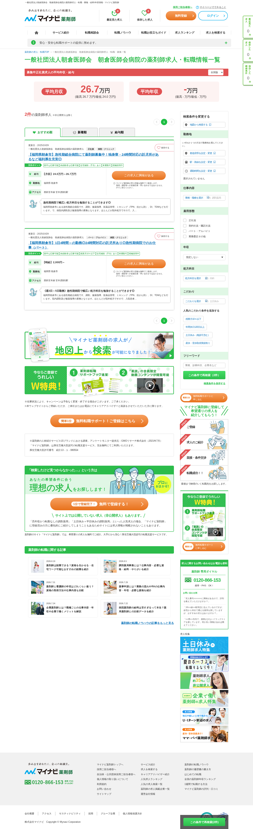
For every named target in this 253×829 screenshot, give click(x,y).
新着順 (82, 132)
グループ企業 (108, 813)
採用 (90, 813)
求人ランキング (184, 32)
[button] (164, 147)
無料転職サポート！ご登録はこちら (98, 421)
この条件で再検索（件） (204, 375)
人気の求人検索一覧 (151, 784)
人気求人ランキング (151, 779)
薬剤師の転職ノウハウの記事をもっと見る (147, 622)
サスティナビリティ (70, 813)
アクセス (46, 813)
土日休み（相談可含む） (198, 335)
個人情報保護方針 (132, 813)
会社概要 (29, 813)
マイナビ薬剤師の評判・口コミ (201, 789)
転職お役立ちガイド (153, 32)
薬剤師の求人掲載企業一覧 (155, 789)
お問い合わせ (104, 789)
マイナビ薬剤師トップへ (110, 764)
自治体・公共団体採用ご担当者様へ (116, 774)
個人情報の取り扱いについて (112, 779)
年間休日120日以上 (195, 327)
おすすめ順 (45, 132)
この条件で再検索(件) (204, 822)
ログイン (213, 15)
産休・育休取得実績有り (198, 343)
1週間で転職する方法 (195, 784)
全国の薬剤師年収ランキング (200, 779)
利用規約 (101, 784)
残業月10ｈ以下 (193, 319)
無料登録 (181, 15)
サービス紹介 (61, 32)
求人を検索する (215, 32)
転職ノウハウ (122, 32)
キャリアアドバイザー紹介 (155, 774)
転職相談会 (92, 32)
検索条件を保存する (214, 383)
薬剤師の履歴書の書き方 (197, 769)
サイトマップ (104, 794)
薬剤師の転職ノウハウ (196, 764)
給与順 (119, 132)
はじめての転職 (192, 774)
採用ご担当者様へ (182, 7)
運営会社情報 (148, 794)
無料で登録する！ (101, 504)
